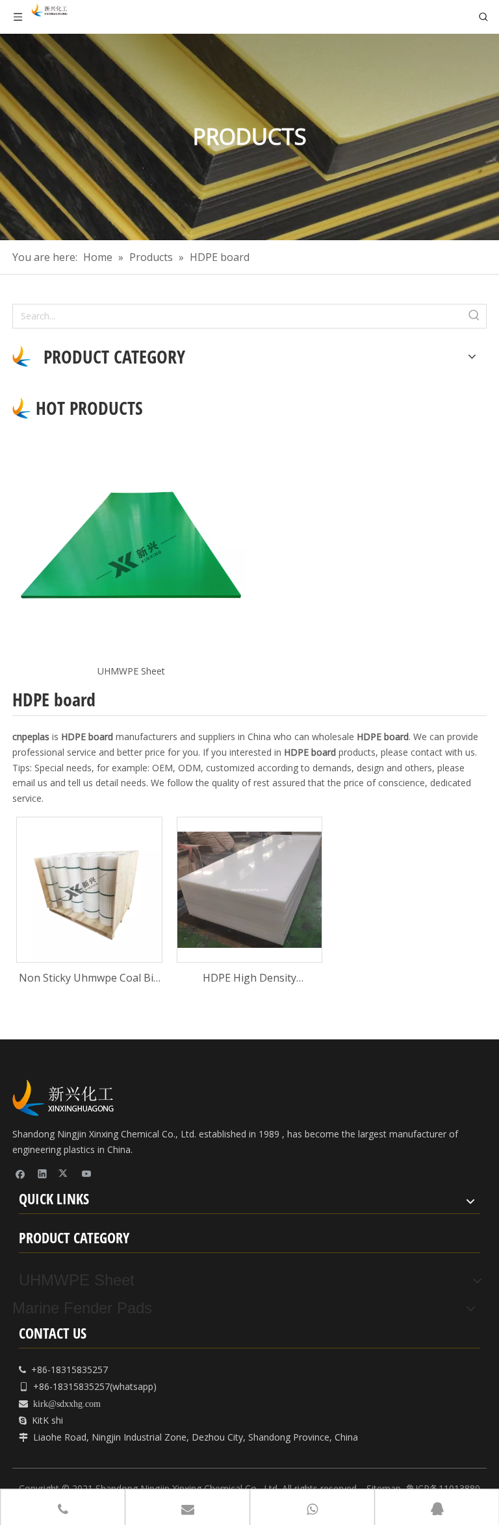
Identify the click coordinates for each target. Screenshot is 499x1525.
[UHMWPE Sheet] (131, 545)
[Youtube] (87, 1173)
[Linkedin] (42, 1173)
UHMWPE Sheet (131, 671)
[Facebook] (20, 1173)
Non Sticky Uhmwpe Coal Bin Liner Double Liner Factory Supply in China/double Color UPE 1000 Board (89, 979)
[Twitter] (65, 1173)
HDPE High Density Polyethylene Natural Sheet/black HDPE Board (249, 979)
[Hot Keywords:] (474, 316)
